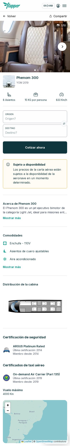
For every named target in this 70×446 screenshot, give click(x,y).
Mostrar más (12, 218)
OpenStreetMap (44, 441)
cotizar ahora (35, 147)
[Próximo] (62, 46)
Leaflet (28, 441)
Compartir (60, 16)
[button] (7, 405)
